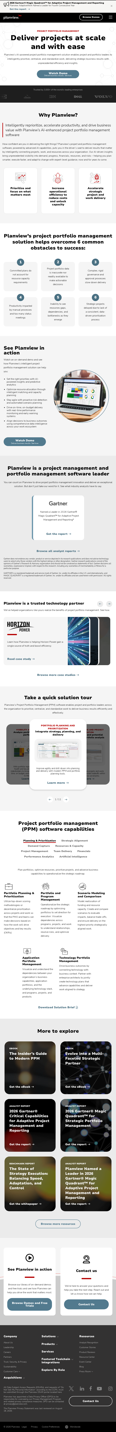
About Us (8, 1342)
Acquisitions (13, 1377)
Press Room (85, 1371)
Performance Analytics (39, 856)
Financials (83, 851)
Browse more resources (58, 1224)
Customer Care (11, 1371)
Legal (24, 1426)
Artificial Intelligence (73, 856)
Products (48, 1344)
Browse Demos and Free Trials (29, 1304)
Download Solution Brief (56, 1007)
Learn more (56, 782)
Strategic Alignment (74, 840)
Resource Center (87, 1357)
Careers (7, 1352)
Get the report (20, 9)
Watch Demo (58, 74)
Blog (81, 1366)
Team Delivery (63, 851)
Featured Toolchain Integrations (56, 1360)
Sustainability (10, 1366)
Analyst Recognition (88, 1342)
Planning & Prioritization (39, 840)
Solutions (49, 1336)
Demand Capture (39, 846)
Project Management (34, 851)
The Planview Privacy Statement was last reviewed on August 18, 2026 (33, 1409)
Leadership (9, 1347)
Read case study (19, 659)
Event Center (85, 1361)
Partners (8, 1357)
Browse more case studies (56, 675)
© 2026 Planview (12, 1427)
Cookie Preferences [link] (51, 1426)
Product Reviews (87, 1352)
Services (48, 1351)
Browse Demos (91, 17)
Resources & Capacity (69, 846)
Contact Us (86, 1304)
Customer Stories (87, 1347)
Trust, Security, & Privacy (15, 1361)
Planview (13, 17)
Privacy (34, 1426)
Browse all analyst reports (56, 551)
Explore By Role (53, 1370)
